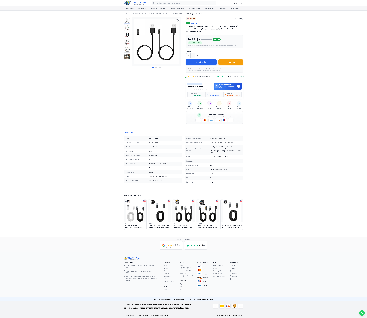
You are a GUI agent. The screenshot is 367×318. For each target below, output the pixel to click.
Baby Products (235, 8)
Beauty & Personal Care (177, 8)
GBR (187, 308)
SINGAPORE (173, 308)
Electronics (129, 8)
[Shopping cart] (241, 3)
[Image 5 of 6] (159, 67)
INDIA (125, 308)
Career (166, 268)
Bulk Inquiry (167, 271)
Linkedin (234, 279)
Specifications (129, 132)
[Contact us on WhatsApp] (362, 313)
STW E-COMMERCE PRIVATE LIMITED (143, 315)
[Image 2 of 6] (155, 67)
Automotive (223, 8)
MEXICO (142, 308)
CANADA (135, 308)
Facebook (235, 265)
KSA (157, 308)
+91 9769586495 (186, 270)
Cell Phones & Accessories (137, 14)
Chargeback (168, 276)
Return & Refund (218, 265)
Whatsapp (235, 276)
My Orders (183, 284)
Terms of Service (169, 281)
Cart (181, 286)
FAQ (165, 279)
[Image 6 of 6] (160, 67)
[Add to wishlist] (178, 20)
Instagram (235, 271)
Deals (165, 289)
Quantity (188, 51)
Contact (166, 273)
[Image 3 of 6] (156, 67)
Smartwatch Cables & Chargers (157, 14)
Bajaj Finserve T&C (219, 276)
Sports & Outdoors (210, 8)
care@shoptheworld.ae (187, 276)
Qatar (183, 308)
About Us (167, 265)
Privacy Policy (217, 273)
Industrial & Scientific (194, 8)
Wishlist (182, 289)
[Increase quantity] (197, 55)
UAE (153, 308)
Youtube (234, 273)
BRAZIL (148, 308)
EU (179, 308)
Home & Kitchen (141, 8)
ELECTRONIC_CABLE (175, 14)
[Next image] (178, 41)
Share (240, 18)
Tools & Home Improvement (158, 8)
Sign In (235, 3)
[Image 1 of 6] (153, 67)
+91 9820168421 (185, 268)
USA (130, 308)
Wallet (182, 292)
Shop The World (139, 2)
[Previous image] (134, 41)
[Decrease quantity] (188, 55)
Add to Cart (203, 62)
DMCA (215, 268)
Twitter (234, 268)
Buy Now (232, 62)
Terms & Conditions (233, 315)
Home (125, 14)
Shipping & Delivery (219, 271)
